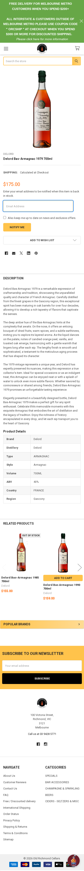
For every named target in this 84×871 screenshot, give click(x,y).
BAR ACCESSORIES (57, 782)
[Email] (14, 253)
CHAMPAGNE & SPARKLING (62, 788)
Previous (4, 567)
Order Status (11, 814)
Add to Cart (63, 578)
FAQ (5, 795)
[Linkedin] (28, 253)
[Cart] (78, 48)
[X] (21, 253)
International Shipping (16, 807)
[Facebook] (6, 253)
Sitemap (8, 839)
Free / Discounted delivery (19, 801)
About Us (9, 775)
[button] (42, 240)
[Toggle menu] (6, 49)
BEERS (49, 795)
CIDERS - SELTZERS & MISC (62, 801)
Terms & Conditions (15, 833)
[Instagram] (46, 744)
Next (79, 567)
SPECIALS (51, 775)
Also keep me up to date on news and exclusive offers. (42, 218)
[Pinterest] (36, 253)
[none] (42, 109)
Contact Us (10, 788)
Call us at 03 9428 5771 (42, 734)
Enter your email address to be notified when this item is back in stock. (41, 193)
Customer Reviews (14, 782)
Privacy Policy (11, 820)
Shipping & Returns (15, 826)
